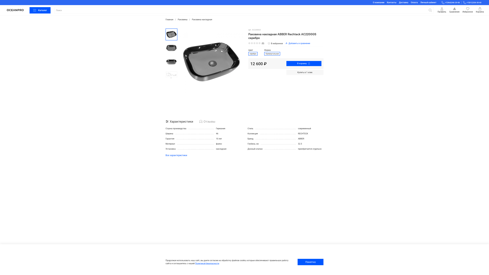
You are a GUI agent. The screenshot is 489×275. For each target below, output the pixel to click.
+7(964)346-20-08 (452, 3)
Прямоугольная (272, 54)
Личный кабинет (428, 2)
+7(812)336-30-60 (474, 3)
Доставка (403, 2)
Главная (169, 19)
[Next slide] (239, 61)
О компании (378, 2)
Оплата (414, 2)
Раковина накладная (202, 19)
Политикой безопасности (207, 263)
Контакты (391, 2)
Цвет (250, 50)
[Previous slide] (184, 61)
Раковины (182, 19)
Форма (267, 50)
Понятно (310, 262)
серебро (253, 54)
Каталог (42, 10)
